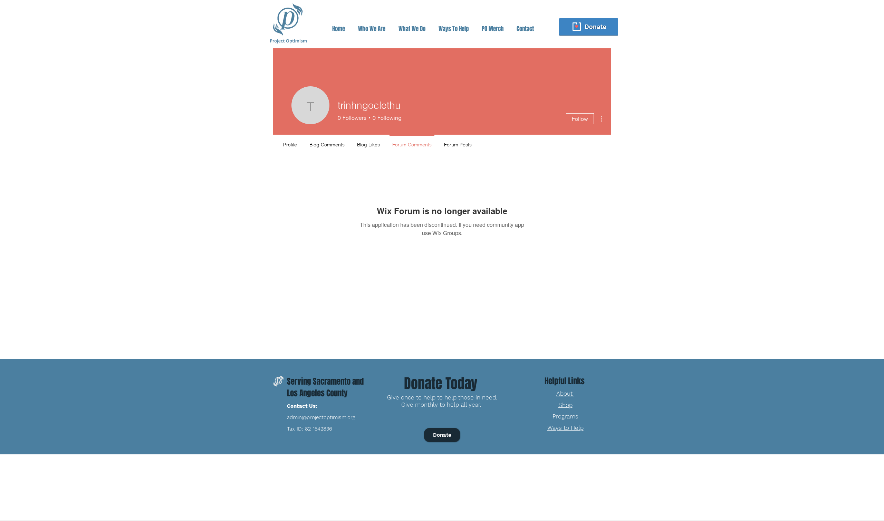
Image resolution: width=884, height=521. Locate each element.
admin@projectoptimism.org (321, 417)
